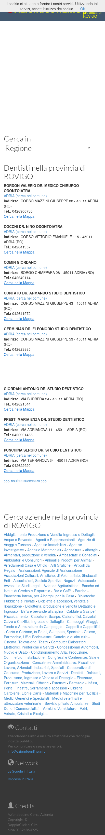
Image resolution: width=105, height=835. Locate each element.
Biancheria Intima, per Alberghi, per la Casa (39, 595)
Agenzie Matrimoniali (44, 549)
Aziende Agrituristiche (61, 585)
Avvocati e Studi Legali (22, 585)
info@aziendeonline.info (27, 751)
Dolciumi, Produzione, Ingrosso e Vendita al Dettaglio (52, 675)
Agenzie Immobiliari (50, 544)
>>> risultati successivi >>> (34, 480)
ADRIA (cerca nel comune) (25, 231)
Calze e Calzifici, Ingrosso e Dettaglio (34, 621)
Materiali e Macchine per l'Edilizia (71, 693)
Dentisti (77, 672)
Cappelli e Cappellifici (83, 626)
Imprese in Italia (20, 779)
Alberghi (91, 549)
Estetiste (59, 682)
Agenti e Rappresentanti (55, 539)
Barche (80, 590)
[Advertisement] (52, 73)
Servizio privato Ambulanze (66, 703)
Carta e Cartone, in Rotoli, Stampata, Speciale (43, 631)
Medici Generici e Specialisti (26, 698)
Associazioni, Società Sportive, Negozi (44, 580)
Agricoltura (73, 549)
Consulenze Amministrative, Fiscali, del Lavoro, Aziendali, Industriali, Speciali (49, 665)
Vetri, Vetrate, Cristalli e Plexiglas (46, 711)
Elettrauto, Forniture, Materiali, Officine (48, 680)
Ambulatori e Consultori (23, 560)
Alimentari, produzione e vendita (30, 554)
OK (82, 8)
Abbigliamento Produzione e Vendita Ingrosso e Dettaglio (50, 534)
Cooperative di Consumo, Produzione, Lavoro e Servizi (47, 670)
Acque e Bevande (18, 539)
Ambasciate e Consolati (78, 554)
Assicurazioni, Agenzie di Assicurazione (50, 570)
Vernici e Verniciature (59, 708)
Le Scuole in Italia (21, 771)
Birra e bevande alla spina (42, 611)
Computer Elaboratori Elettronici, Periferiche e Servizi (45, 644)
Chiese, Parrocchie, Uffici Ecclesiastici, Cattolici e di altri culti (50, 634)
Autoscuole (87, 580)
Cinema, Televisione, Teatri (26, 641)
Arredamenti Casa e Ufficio (25, 565)
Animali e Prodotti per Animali (68, 560)
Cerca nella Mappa (19, 216)
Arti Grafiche (60, 565)
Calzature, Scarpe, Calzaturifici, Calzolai (63, 616)
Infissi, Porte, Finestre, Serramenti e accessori (51, 685)
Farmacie (76, 682)
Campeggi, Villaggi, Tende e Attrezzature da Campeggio (51, 624)
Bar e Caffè (63, 590)
